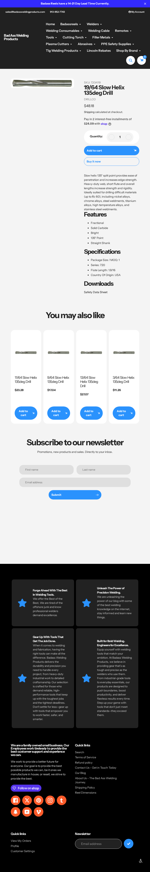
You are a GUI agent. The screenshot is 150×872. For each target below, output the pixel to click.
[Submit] (128, 843)
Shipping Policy (85, 787)
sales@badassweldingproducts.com (25, 11)
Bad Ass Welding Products (16, 37)
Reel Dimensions (85, 792)
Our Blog (80, 773)
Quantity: (96, 136)
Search (79, 752)
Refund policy (84, 762)
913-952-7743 (57, 11)
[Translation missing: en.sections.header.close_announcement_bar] (145, 4)
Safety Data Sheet (95, 292)
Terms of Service (85, 757)
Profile (15, 846)
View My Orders (21, 841)
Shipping (89, 112)
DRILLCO (90, 99)
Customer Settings (23, 851)
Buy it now (94, 161)
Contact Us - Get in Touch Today (95, 767)
